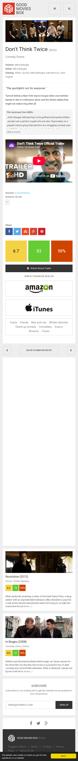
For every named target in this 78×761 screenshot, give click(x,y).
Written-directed (58, 322)
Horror (8, 581)
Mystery (25, 581)
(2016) (53, 50)
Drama (20, 56)
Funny (13, 322)
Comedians (45, 326)
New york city (38, 322)
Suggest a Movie (17, 746)
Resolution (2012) (16, 576)
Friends (24, 322)
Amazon (34, 331)
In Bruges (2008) (16, 641)
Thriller (16, 581)
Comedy (10, 56)
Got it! (63, 755)
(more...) (27, 606)
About (34, 746)
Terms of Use (27, 750)
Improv (59, 326)
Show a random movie (39, 350)
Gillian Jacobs (22, 72)
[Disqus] (39, 405)
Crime (18, 646)
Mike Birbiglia (22, 64)
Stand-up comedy (25, 326)
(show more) (13, 132)
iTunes (45, 331)
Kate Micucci (52, 72)
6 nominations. (22, 193)
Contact (47, 746)
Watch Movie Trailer (40, 268)
